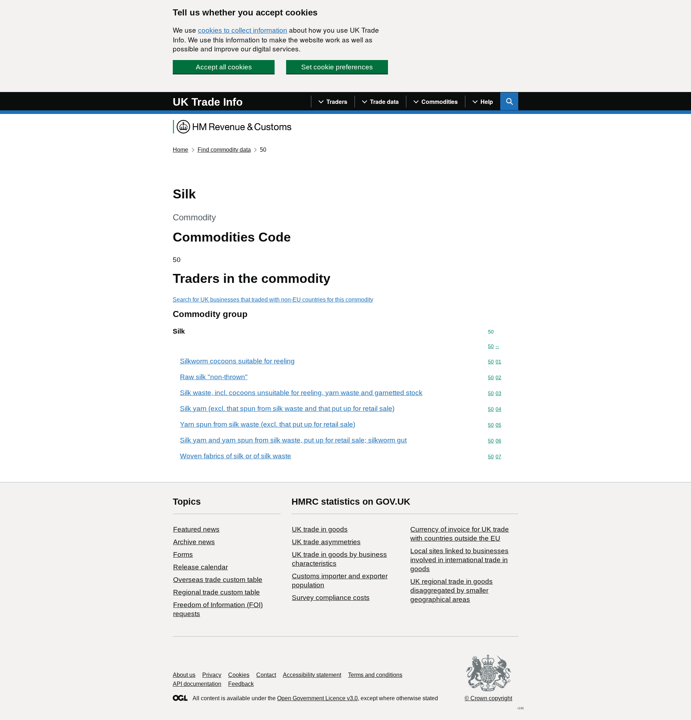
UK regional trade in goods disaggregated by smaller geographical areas (451, 590)
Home (180, 150)
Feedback (241, 684)
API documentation (197, 684)
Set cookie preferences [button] (337, 67)
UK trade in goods (320, 529)
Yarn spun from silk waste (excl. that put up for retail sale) (267, 424)
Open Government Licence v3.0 (317, 698)
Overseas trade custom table (217, 579)
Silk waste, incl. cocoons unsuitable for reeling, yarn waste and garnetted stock (301, 392)
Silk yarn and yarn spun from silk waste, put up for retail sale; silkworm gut (293, 440)
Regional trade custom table (216, 592)
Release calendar (200, 567)
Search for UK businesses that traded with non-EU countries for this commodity (273, 300)
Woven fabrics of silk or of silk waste (235, 456)
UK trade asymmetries (326, 542)
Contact (266, 675)
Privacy (211, 675)
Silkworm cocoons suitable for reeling (237, 361)
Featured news (196, 529)
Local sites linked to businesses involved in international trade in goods (459, 560)
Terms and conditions (375, 675)
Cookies (238, 675)
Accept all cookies (224, 67)
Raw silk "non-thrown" (214, 377)
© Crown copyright (488, 698)
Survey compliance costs (331, 597)
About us (184, 675)
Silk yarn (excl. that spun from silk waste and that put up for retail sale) (287, 408)
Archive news (194, 542)
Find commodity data (224, 150)
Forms (183, 554)
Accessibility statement (312, 675)
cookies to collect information (242, 30)
